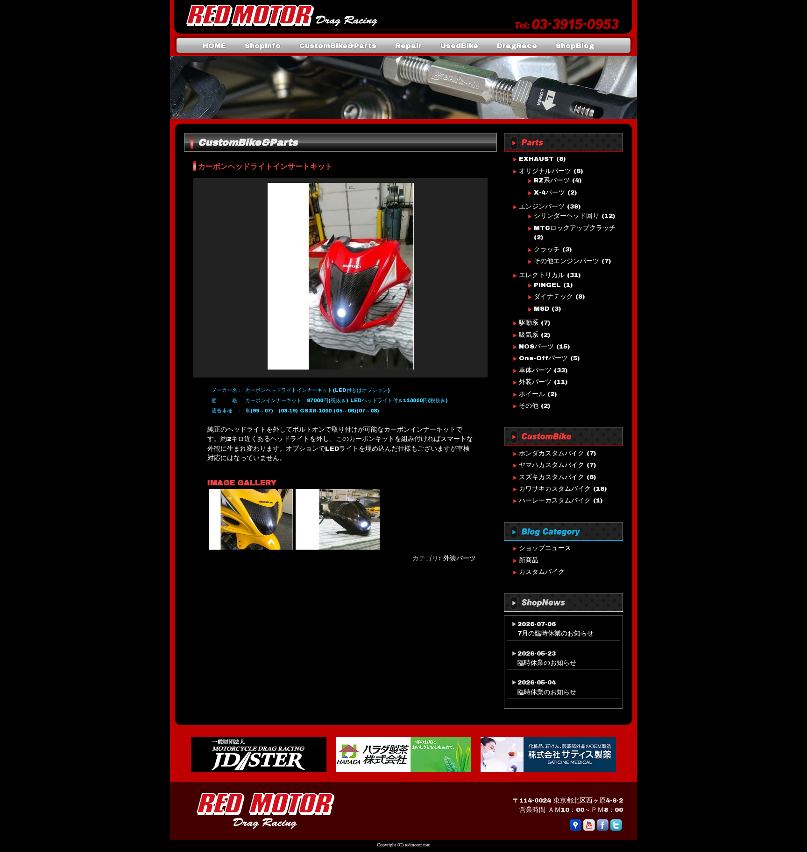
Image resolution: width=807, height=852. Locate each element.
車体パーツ (535, 370)
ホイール (532, 394)
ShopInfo (263, 45)
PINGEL (547, 284)
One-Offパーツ (543, 358)
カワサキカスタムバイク (555, 488)
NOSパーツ (536, 346)
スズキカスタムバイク (551, 477)
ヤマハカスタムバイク (551, 464)
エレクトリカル (542, 275)
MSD (541, 308)
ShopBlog (575, 45)
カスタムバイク (542, 571)
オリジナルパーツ (545, 171)
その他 (528, 405)
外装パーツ (459, 558)
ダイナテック (553, 296)
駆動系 (528, 322)
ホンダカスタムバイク (551, 453)
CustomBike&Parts (337, 45)
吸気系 (528, 334)
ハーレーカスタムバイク (555, 500)
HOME (214, 45)
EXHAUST (536, 158)
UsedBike (459, 45)
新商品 (528, 560)
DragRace (517, 45)
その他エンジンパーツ (566, 261)
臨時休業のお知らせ (546, 662)
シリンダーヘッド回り (566, 215)
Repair (408, 45)
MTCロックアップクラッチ (575, 227)
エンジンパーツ (542, 206)
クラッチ (547, 249)
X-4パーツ (549, 192)
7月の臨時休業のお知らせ (555, 633)
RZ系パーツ (552, 180)
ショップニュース (545, 548)
